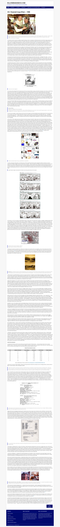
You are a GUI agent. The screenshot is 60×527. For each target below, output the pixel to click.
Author (18, 7)
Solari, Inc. (34, 513)
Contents (12, 7)
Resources (23, 7)
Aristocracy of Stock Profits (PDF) (34, 7)
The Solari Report (40, 513)
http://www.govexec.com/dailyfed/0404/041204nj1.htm (36, 362)
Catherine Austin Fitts (25, 513)
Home (8, 7)
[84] (28, 70)
